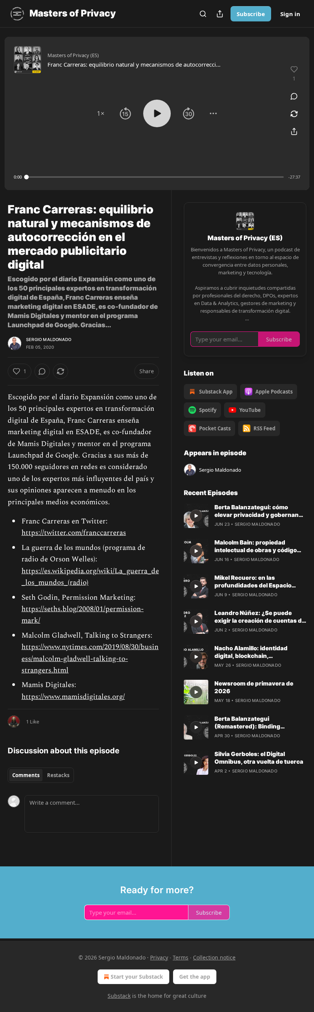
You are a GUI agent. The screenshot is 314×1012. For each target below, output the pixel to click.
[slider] (155, 177)
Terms (180, 957)
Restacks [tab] (58, 775)
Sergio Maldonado (48, 339)
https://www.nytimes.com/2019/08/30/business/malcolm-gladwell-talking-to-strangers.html (90, 658)
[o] (196, 516)
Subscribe (251, 14)
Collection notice (214, 957)
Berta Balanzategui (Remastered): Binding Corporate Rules (247, 722)
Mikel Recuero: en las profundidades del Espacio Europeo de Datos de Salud (252, 581)
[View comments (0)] (294, 96)
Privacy (159, 957)
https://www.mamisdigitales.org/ (73, 696)
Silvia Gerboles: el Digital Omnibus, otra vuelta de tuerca (258, 757)
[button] (100, 113)
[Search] (203, 13)
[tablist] (41, 775)
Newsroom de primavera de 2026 (253, 687)
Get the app (194, 976)
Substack (119, 995)
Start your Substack (137, 976)
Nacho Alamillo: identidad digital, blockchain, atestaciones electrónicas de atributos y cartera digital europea (256, 652)
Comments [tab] (25, 775)
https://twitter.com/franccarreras (73, 532)
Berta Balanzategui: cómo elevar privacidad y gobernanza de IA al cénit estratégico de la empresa (260, 511)
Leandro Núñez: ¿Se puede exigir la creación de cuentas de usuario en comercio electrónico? (259, 617)
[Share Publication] (219, 13)
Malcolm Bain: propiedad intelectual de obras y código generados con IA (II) (255, 546)
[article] (245, 515)
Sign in (290, 14)
